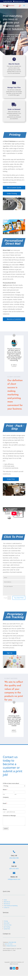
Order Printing (12, 193)
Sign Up (9, 653)
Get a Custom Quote (14, 188)
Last (15, 794)
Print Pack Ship (7, 925)
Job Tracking (7, 927)
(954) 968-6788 (12, 942)
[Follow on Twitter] (14, 968)
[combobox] (4, 812)
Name (5, 789)
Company (6, 797)
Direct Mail (6, 923)
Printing (6, 921)
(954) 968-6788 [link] (14, 858)
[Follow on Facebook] (11, 968)
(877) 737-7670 (14, 868)
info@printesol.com (14, 879)
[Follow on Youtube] (17, 968)
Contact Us (6, 907)
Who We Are (7, 903)
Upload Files (7, 928)
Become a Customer (14, 319)
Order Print (11, 479)
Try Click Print (19, 598)
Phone (5, 809)
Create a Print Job (13, 47)
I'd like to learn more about (11, 783)
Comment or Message (9, 815)
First (4, 794)
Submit (6, 828)
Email (5, 803)
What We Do (7, 901)
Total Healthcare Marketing (10, 905)
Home (5, 900)
